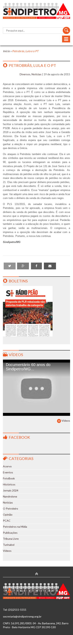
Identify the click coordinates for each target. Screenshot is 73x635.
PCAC (7, 520)
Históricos (9, 484)
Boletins (18, 281)
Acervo (7, 466)
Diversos (25, 74)
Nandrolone (10, 496)
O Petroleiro (10, 508)
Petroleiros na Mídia (15, 526)
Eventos (8, 472)
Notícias (36, 74)
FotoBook (9, 478)
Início (6, 51)
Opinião (7, 514)
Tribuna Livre (11, 538)
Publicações (10, 532)
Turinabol (8, 544)
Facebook (19, 437)
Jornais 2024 (10, 490)
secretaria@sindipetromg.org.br (22, 616)
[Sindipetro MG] (36, 11)
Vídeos (16, 354)
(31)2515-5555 (17, 609)
